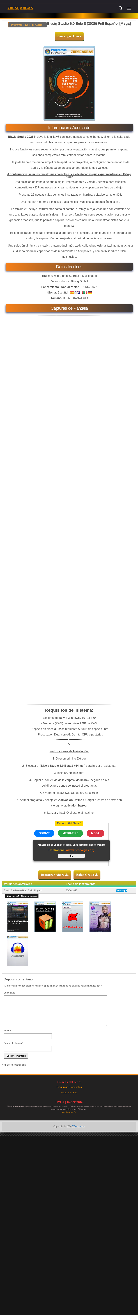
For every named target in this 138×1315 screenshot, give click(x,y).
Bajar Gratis (85, 874)
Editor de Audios (33, 24)
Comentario (10, 993)
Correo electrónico (13, 1043)
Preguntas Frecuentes (69, 1086)
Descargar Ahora (69, 36)
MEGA (95, 833)
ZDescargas (78, 1126)
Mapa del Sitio (69, 1092)
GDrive (44, 833)
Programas (16, 24)
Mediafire (71, 833)
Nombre (8, 1030)
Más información (69, 1112)
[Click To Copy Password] (71, 856)
